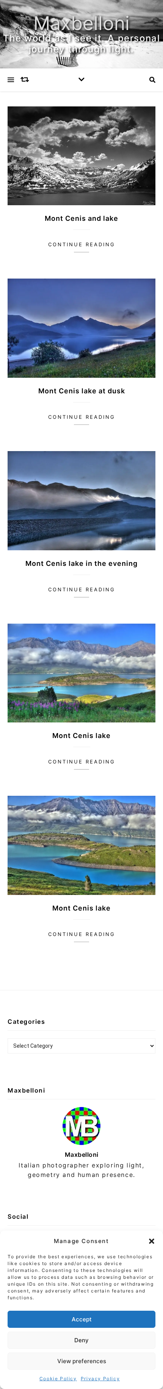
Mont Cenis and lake (81, 218)
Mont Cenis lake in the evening (81, 563)
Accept (82, 1319)
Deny (81, 1340)
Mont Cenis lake (81, 736)
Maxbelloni (81, 23)
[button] (151, 1241)
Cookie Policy (58, 1378)
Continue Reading (81, 244)
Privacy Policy (100, 1378)
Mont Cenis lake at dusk (81, 391)
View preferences (81, 1361)
